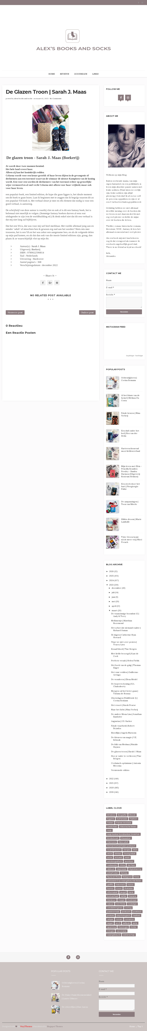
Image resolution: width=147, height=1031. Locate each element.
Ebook (132, 815)
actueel (118, 857)
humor (110, 888)
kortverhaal (112, 896)
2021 (111, 783)
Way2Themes (26, 1026)
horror (131, 884)
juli (113, 592)
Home (132, 1026)
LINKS (95, 74)
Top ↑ (140, 1026)
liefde (123, 896)
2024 (111, 580)
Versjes (126, 850)
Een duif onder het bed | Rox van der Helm (130, 433)
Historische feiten (128, 826)
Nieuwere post (15, 312)
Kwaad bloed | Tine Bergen (124, 649)
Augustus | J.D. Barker (121, 721)
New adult (123, 842)
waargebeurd (113, 935)
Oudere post (87, 312)
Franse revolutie (123, 822)
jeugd (123, 892)
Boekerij (36, 249)
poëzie (110, 915)
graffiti (110, 884)
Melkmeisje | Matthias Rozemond (121, 622)
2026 (111, 571)
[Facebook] (121, 97)
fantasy (124, 873)
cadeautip (112, 865)
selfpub (126, 923)
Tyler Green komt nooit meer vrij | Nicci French (131, 539)
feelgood (127, 877)
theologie (123, 927)
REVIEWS (64, 74)
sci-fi (118, 923)
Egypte (110, 819)
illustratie (128, 888)
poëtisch (137, 911)
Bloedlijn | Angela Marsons (123, 732)
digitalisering (135, 869)
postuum (126, 911)
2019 (111, 792)
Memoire (111, 842)
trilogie (110, 931)
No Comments (55, 98)
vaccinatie (121, 931)
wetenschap (129, 935)
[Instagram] (128, 97)
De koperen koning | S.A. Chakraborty (123, 685)
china (122, 865)
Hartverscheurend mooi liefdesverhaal (130, 449)
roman (119, 919)
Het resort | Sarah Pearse (123, 705)
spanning (111, 927)
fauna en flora (113, 877)
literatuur (111, 900)
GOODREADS (80, 74)
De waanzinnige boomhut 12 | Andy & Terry (125, 614)
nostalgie (132, 904)
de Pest (131, 865)
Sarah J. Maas (39, 246)
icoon (119, 888)
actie (109, 857)
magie (121, 900)
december (117, 588)
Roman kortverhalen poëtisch (121, 846)
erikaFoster (112, 873)
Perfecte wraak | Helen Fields (125, 660)
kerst (131, 892)
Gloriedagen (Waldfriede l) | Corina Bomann (124, 699)
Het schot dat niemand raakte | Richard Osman (126, 629)
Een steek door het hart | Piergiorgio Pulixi (130, 486)
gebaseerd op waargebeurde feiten (124, 880)
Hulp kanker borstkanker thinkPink (123, 834)
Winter (118, 853)
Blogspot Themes (55, 1026)
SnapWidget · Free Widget (134, 356)
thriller (134, 927)
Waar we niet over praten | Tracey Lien (124, 643)
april (114, 606)
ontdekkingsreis (114, 908)
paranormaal (113, 911)
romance (129, 919)
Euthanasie (122, 819)
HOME (52, 74)
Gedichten (112, 826)
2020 (111, 787)
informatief (112, 892)
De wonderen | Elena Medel (124, 679)
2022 (111, 778)
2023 (111, 585)
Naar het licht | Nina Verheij (124, 709)
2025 (111, 576)
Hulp (109, 830)
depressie (121, 869)
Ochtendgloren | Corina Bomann (129, 379)
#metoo (111, 815)
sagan (110, 923)
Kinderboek (112, 838)
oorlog (128, 908)
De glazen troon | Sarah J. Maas (126, 751)
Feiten (110, 822)
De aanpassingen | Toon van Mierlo (129, 502)
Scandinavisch (114, 850)
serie (135, 923)
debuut (110, 869)
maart (115, 610)
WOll (109, 853)
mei (114, 601)
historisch (120, 884)
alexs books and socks (23, 98)
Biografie (122, 815)
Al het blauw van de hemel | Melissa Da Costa (130, 398)
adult (127, 857)
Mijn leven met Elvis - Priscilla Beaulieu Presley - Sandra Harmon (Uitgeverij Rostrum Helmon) (131, 471)
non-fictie (120, 904)
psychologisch (123, 915)
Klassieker (126, 838)
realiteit (136, 915)
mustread (131, 900)
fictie (136, 877)
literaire (132, 896)
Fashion (133, 819)
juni (114, 597)
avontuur (129, 861)
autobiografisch (114, 861)
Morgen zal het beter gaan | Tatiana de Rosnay (124, 692)
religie (110, 919)
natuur (110, 904)
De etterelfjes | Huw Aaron (75, 1007)
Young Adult (129, 853)
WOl (135, 850)
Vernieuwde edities (120, 770)
